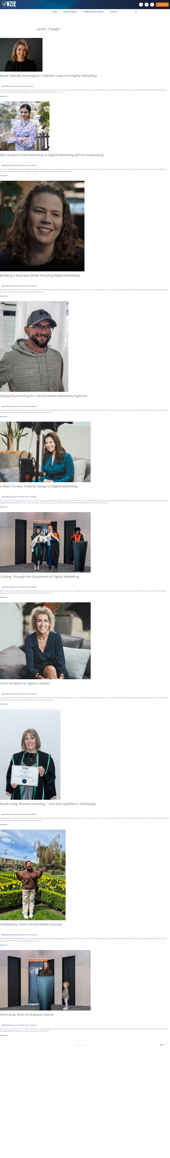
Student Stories (24, 86)
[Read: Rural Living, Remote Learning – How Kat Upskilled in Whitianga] (30, 754)
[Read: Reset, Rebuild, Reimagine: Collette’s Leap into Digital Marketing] (21, 55)
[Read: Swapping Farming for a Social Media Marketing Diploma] (34, 346)
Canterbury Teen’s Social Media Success (31, 924)
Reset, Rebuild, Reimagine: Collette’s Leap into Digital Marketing (48, 76)
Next (162, 1045)
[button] (136, 11)
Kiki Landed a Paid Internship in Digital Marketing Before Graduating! (52, 155)
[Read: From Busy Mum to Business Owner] (45, 980)
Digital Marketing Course (10, 86)
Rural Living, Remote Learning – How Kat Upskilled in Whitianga (48, 804)
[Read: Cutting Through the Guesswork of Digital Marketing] (45, 542)
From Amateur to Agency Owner (25, 683)
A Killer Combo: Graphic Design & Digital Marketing (38, 486)
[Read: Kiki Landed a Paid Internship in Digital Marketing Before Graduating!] (24, 126)
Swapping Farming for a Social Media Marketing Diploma (43, 396)
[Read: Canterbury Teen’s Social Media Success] (33, 875)
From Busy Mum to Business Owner (27, 1014)
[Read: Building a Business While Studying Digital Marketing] (42, 226)
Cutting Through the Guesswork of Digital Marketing (39, 576)
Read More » (4, 96)
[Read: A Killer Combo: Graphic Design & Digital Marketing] (45, 452)
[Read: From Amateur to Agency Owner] (45, 641)
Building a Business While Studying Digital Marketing (40, 275)
